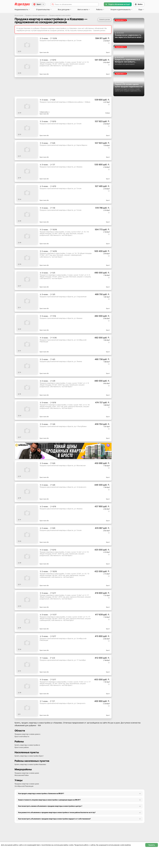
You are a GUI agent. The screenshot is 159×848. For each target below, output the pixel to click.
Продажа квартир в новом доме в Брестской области (27, 735)
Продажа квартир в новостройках (60, 15)
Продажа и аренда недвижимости (36, 15)
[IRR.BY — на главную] (22, 4)
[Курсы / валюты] (108, 38)
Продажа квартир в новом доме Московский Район (27, 774)
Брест (108, 52)
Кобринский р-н (44, 112)
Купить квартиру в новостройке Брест (29, 756)
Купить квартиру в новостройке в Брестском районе (27, 746)
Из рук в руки (19, 15)
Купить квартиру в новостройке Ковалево (30, 764)
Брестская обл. (44, 52)
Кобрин (107, 113)
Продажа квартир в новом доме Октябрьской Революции (27, 785)
